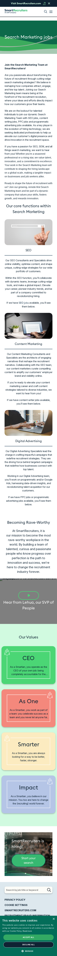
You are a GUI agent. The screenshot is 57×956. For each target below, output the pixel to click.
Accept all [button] (28, 937)
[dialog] (28, 936)
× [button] (53, 919)
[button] (45, 12)
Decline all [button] (28, 944)
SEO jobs (24, 303)
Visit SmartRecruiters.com (26, 3)
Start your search (28, 860)
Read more (27, 931)
